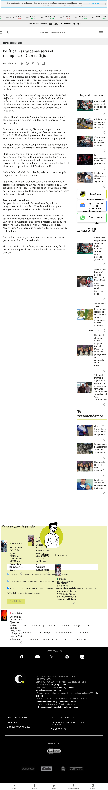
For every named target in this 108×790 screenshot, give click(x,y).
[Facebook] (38, 63)
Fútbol (62, 578)
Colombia (17, 612)
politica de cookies (75, 5)
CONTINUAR (94, 4)
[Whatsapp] (27, 63)
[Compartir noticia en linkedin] (43, 63)
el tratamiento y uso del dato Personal (30, 581)
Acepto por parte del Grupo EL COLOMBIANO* (41, 581)
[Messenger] (22, 63)
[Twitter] (33, 63)
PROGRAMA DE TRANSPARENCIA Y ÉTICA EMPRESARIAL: (61, 699)
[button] (103, 114)
